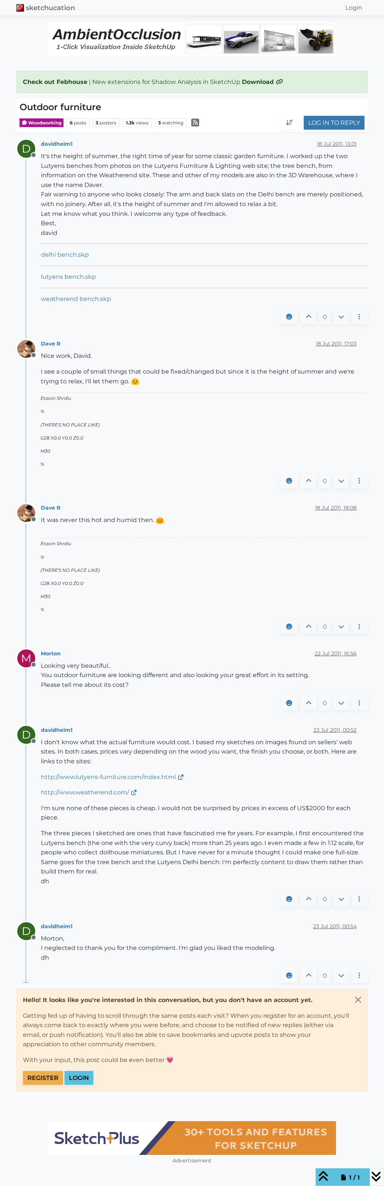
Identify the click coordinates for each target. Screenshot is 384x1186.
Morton (51, 653)
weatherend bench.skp (76, 298)
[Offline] (29, 348)
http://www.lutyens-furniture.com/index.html (108, 777)
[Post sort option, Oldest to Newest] (289, 123)
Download (259, 81)
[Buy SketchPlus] (192, 1138)
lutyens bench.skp (68, 276)
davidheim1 (56, 144)
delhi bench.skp (65, 254)
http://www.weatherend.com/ (85, 792)
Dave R (50, 343)
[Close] (358, 999)
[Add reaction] (289, 317)
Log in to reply (334, 122)
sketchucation (50, 8)
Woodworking (44, 123)
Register (42, 1077)
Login (79, 1077)
